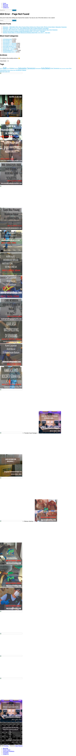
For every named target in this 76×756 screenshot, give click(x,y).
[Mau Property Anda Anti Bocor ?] (11, 390)
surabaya (19, 70)
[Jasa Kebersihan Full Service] (11, 611)
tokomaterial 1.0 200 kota (9, 47)
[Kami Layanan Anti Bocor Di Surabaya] (11, 297)
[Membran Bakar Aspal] (11, 139)
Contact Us (6, 7)
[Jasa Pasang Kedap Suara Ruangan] (11, 656)
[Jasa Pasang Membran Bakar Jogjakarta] (11, 320)
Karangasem (38, 68)
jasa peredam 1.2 (7, 40)
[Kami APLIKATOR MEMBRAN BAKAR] (11, 275)
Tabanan (24, 70)
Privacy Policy (6, 750)
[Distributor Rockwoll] (11, 476)
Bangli (8, 68)
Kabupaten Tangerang (26, 68)
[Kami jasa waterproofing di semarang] (11, 342)
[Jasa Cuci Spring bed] (11, 587)
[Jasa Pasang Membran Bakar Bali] (11, 162)
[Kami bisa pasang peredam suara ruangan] (11, 478)
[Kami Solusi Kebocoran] (11, 252)
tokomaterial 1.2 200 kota (9, 45)
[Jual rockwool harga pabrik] (11, 521)
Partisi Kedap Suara (11, 70)
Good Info (5, 6)
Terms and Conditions (8, 751)
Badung (1, 68)
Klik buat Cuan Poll (5, 71)
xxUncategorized (7, 39)
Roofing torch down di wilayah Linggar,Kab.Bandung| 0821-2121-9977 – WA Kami (24, 31)
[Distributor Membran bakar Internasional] (11, 116)
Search (14, 10)
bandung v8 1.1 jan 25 (8, 49)
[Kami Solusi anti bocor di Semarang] (11, 388)
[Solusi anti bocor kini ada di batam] (11, 365)
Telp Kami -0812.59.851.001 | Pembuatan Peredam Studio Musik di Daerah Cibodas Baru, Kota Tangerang (30, 30)
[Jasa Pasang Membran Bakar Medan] (11, 184)
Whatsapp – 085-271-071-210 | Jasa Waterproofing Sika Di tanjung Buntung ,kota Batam (26, 28)
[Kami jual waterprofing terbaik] (11, 73)
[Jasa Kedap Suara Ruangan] (11, 634)
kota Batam (45, 68)
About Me (5, 4)
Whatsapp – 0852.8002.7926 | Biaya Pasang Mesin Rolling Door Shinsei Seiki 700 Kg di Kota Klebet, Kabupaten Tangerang (35, 27)
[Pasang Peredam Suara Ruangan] (50, 433)
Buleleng (12, 68)
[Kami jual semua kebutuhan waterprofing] (11, 433)
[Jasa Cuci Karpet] (11, 564)
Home (4, 3)
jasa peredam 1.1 (7, 42)
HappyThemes (19, 746)
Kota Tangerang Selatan (64, 68)
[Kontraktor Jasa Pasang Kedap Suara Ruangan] (11, 744)
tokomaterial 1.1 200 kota (9, 43)
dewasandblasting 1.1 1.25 (10, 50)
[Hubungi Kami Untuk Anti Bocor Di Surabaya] (11, 186)
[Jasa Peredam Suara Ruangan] (11, 678)
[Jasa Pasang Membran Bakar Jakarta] (11, 229)
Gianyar (16, 68)
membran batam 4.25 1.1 (9, 52)
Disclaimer (6, 752)
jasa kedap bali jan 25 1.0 (9, 46)
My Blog (6, 746)
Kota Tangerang (55, 68)
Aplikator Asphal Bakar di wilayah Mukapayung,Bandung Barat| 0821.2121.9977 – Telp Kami (26, 32)
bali (4, 68)
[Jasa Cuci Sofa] (46, 521)
